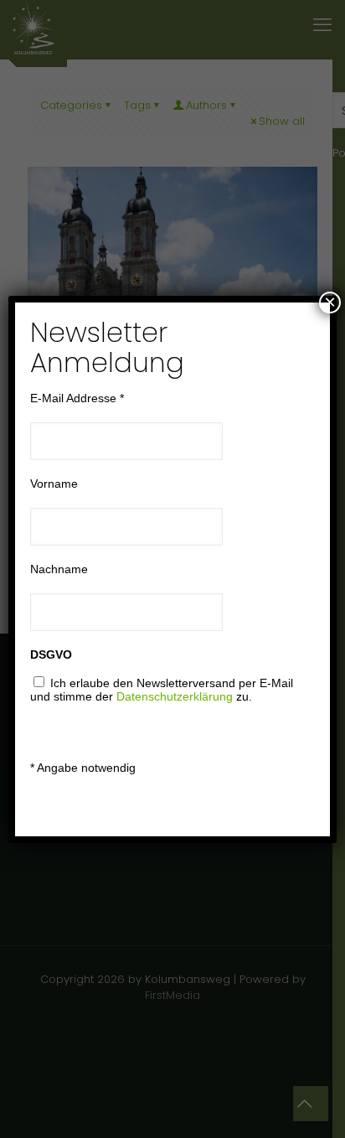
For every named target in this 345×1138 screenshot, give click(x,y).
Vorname (54, 483)
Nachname (59, 569)
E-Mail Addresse (77, 398)
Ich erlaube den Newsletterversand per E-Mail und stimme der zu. (161, 689)
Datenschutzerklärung (174, 696)
